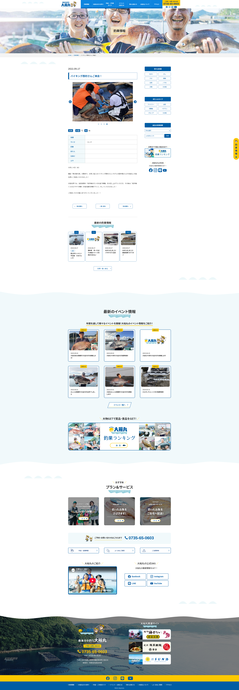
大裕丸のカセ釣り (98, 4)
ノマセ (165, 83)
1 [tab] (98, 123)
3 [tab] (104, 123)
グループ (151, 113)
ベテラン (164, 109)
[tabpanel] (103, 101)
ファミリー (151, 104)
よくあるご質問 (157, 685)
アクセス (156, 4)
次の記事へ (126, 206)
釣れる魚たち (133, 4)
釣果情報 (86, 4)
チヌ (151, 78)
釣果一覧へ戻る (102, 268)
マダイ (151, 74)
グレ (164, 74)
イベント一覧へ (119, 405)
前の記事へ (80, 206)
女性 (164, 104)
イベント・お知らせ (116, 685)
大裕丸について (144, 4)
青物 (164, 78)
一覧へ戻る (103, 206)
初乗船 (151, 109)
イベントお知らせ (121, 4)
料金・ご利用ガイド (110, 4)
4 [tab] (107, 123)
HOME (70, 55)
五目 (151, 83)
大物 (151, 87)
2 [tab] (101, 123)
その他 (165, 87)
